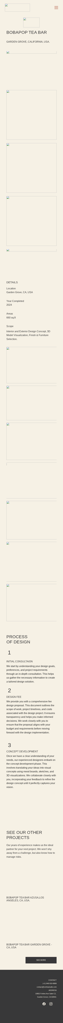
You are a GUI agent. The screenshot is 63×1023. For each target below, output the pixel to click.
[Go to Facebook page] (44, 1003)
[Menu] (56, 7)
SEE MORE (41, 960)
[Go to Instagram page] (50, 1003)
